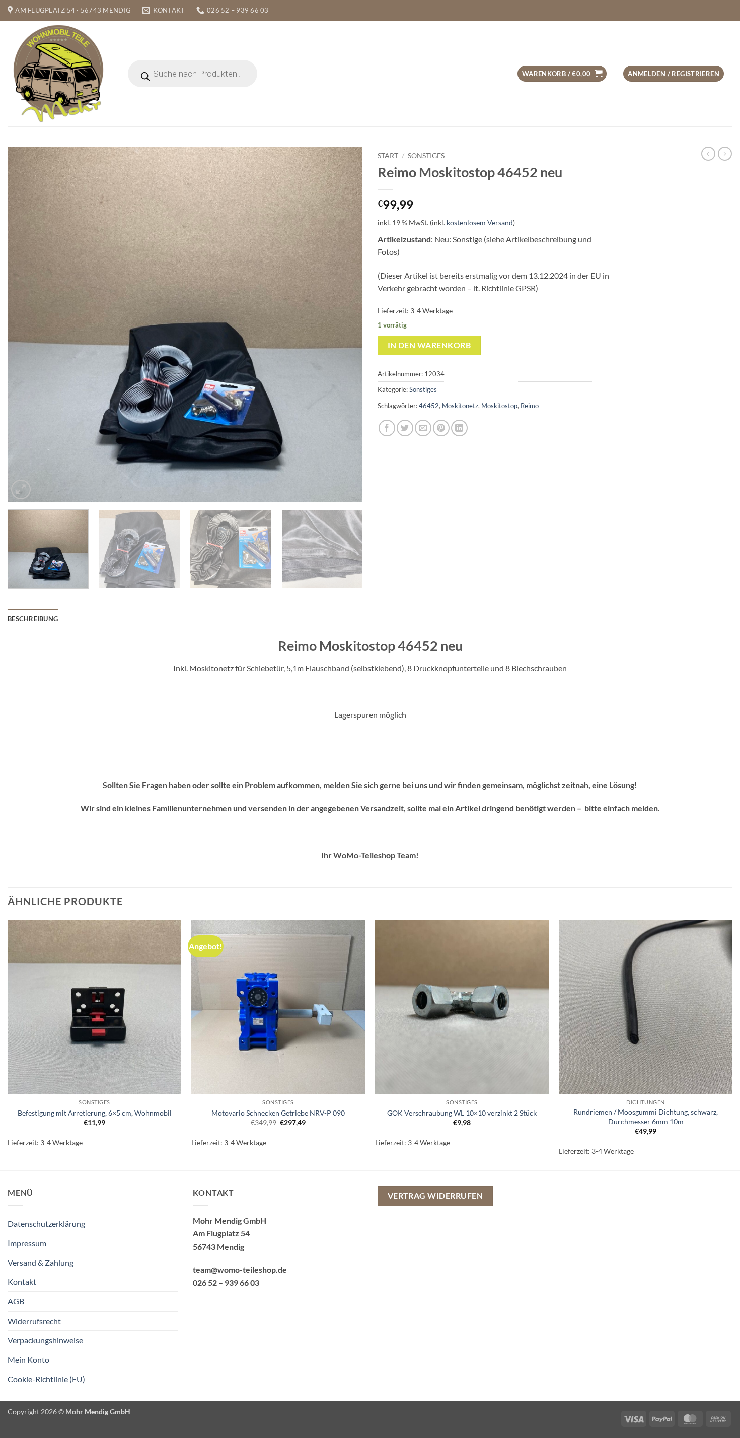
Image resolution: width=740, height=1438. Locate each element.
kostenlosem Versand (480, 222)
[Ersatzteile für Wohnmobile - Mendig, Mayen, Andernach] (59, 73)
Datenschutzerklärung (46, 1223)
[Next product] (708, 154)
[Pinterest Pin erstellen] (441, 428)
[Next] (343, 324)
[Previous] (27, 324)
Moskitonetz (460, 406)
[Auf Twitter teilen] (405, 428)
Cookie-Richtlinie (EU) (46, 1379)
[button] (562, 74)
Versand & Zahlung (40, 1262)
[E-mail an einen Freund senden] (423, 428)
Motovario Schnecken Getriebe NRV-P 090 (278, 1112)
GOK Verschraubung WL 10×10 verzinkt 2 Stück (462, 1112)
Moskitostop (499, 406)
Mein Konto (28, 1359)
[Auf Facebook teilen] (387, 428)
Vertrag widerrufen (435, 1195)
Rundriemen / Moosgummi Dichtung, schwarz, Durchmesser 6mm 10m (645, 1116)
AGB (16, 1301)
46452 (429, 406)
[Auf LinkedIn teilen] (459, 428)
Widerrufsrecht (34, 1321)
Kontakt (22, 1281)
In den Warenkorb (429, 345)
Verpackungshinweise (45, 1340)
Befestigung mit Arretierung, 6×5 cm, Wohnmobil (95, 1112)
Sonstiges (426, 156)
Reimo (530, 406)
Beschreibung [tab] (33, 619)
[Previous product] (725, 154)
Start (388, 156)
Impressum (27, 1243)
